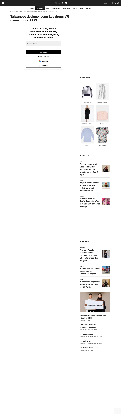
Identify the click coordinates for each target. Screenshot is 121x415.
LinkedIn (45, 66)
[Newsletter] (111, 3)
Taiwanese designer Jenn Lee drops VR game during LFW (41, 11)
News (17, 11)
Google (45, 61)
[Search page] (115, 3)
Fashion (22, 11)
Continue (43, 52)
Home (12, 11)
